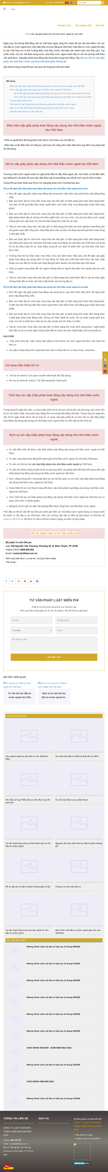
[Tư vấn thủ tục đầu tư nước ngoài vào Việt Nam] (19, 685)
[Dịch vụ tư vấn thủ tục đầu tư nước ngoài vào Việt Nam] (54, 685)
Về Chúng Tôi (83, 25)
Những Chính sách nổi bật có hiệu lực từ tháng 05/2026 (53, 997)
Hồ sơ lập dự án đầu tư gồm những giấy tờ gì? (28, 887)
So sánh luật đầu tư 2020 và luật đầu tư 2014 (76, 756)
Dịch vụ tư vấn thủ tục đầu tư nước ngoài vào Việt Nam (54, 695)
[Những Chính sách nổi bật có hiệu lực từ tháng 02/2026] (14, 1069)
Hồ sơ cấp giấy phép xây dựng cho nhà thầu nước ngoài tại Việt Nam (40, 90)
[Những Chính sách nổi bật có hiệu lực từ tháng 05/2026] (14, 1002)
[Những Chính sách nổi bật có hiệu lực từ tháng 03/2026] (14, 1035)
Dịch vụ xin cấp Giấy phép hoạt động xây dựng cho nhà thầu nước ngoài (42, 108)
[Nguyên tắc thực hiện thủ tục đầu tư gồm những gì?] (79, 823)
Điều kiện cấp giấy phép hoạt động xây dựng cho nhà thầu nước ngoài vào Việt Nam (47, 86)
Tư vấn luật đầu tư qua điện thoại (71, 800)
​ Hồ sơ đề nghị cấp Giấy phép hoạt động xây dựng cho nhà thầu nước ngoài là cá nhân (52, 97)
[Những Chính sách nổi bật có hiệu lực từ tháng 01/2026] (14, 1103)
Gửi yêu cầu (54, 657)
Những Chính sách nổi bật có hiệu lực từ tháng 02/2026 (53, 1065)
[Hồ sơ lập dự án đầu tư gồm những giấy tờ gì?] (29, 866)
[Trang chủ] (54, 13)
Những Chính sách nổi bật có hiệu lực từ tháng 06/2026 (53, 980)
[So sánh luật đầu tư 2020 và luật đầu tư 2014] (79, 736)
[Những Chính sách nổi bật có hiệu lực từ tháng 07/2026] (14, 968)
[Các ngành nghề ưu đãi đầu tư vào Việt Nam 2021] (29, 736)
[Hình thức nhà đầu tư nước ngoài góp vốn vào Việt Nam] (79, 910)
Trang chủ (64, 25)
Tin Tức (100, 25)
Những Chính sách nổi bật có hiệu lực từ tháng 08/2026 (53, 947)
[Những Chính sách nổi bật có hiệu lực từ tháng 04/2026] (14, 1019)
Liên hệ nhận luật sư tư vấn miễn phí (26, 111)
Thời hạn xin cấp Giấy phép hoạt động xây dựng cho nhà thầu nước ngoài (43, 104)
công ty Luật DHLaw (13, 519)
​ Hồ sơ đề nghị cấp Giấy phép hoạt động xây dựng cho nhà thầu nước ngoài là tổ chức (51, 93)
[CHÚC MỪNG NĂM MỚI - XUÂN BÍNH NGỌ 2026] (14, 1052)
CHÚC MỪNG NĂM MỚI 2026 (40, 1081)
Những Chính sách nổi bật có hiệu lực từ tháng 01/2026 (53, 1098)
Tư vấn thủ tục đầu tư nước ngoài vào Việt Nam (19, 695)
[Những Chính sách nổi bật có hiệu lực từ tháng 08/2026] (14, 951)
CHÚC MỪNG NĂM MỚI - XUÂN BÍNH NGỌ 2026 (49, 1048)
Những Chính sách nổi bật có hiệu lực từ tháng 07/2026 (53, 963)
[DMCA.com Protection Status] (82, 1163)
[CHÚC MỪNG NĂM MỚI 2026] (14, 1086)
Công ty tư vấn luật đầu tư (68, 887)
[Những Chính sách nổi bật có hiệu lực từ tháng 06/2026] (14, 985)
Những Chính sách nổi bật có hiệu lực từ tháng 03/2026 (53, 1031)
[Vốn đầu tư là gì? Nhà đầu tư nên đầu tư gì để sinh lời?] (29, 779)
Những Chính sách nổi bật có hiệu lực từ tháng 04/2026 (53, 1014)
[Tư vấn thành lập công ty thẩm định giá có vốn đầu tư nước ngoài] (29, 823)
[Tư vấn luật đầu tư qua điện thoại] (79, 779)
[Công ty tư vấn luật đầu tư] (79, 866)
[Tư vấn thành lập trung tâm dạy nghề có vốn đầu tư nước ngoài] (29, 910)
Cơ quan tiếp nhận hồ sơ (21, 100)
